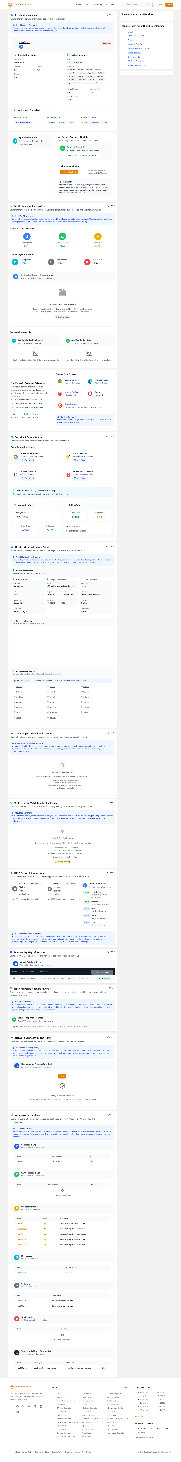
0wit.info (101, 73)
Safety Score (25, 526)
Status (88, 1452)
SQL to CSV (111, 1422)
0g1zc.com (81, 73)
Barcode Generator (64, 1433)
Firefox (159, 1428)
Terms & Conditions (42, 1452)
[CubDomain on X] (23, 1406)
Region (49, 592)
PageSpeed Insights (24, 122)
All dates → (139, 1417)
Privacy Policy (27, 1452)
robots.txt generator (136, 65)
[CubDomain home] (20, 1387)
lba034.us (24, 42)
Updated (40, 67)
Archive (95, 122)
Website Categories (73, 527)
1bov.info (90, 76)
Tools (87, 5)
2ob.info (101, 79)
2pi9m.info (72, 83)
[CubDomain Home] (19, 4)
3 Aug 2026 (144, 1400)
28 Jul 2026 (144, 1410)
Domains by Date (99, 5)
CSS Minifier (61, 1405)
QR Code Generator (136, 61)
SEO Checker (86, 1394)
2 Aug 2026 (161, 1400)
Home (78, 5)
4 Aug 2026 (161, 1396)
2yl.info (90, 83)
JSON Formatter (112, 1405)
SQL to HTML (86, 1422)
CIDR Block (17, 609)
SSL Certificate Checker (115, 1408)
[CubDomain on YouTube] (29, 1406)
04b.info (80, 70)
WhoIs (130, 40)
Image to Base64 (135, 44)
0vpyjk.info (91, 73)
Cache (85, 122)
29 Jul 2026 (161, 1407)
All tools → (125, 1388)
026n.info (72, 70)
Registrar (17, 59)
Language (84, 600)
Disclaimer (69, 1452)
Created (17, 67)
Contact (113, 5)
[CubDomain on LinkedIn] (41, 1406)
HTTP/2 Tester (62, 1415)
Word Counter (62, 1397)
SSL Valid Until (95, 89)
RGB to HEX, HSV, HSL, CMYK (117, 1419)
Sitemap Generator (136, 36)
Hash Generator (134, 53)
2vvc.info (81, 83)
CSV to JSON (86, 1412)
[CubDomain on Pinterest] (35, 1406)
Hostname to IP (87, 1430)
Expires (16, 74)
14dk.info (71, 76)
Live (105, 122)
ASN (15, 592)
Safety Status (21, 513)
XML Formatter (134, 57)
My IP (130, 32)
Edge (151, 1428)
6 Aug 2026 (161, 1392)
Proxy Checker (87, 1433)
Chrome (143, 1428)
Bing (62, 122)
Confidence (50, 526)
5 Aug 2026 (144, 1396)
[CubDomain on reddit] (17, 1412)
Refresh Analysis (69, 172)
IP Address (71, 59)
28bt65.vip (72, 79)
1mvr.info (100, 76)
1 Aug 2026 (144, 1403)
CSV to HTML (62, 1412)
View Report (29, 460)
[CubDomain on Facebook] (17, 1406)
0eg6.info (72, 73)
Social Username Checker (138, 49)
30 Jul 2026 (144, 1407)
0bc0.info (98, 70)
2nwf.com (92, 79)
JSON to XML (111, 1415)
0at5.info (89, 70)
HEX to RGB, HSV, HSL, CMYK (92, 1419)
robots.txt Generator (89, 1408)
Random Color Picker (64, 1419)
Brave (143, 1433)
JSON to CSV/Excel (88, 1415)
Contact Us (79, 1452)
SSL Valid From (72, 89)
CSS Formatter (87, 1405)
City (65, 592)
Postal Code (85, 609)
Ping (62, 1076)
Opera (167, 1428)
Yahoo (72, 122)
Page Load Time (73, 97)
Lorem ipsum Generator (115, 1433)
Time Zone (84, 583)
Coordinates (51, 600)
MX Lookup (111, 1426)
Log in (160, 5)
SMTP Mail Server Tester (66, 1437)
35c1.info (98, 83)
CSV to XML (111, 1412)
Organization (18, 600)
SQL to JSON (61, 1426)
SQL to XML (86, 1426)
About (17, 1452)
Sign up (169, 5)
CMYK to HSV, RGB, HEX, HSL (67, 1422)
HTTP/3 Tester (87, 1437)
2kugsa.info (82, 79)
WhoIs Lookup (87, 1397)
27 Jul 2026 (161, 1410)
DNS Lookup (61, 1430)
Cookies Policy (57, 1452)
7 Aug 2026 (144, 1392)
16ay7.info (81, 76)
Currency (84, 592)
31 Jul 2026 (161, 1403)
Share (111, 15)
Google (53, 122)
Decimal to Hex (112, 1430)
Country (49, 583)
